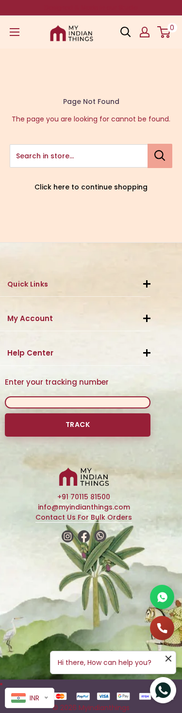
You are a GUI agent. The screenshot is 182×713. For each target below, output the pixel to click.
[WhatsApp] (162, 597)
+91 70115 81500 (83, 497)
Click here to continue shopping (91, 187)
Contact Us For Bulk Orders (83, 517)
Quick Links (27, 284)
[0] (164, 32)
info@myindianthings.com (84, 507)
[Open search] (125, 32)
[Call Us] (162, 628)
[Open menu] (14, 32)
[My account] (144, 32)
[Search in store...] (160, 156)
